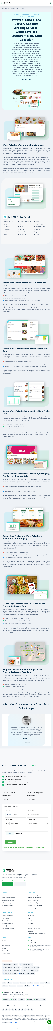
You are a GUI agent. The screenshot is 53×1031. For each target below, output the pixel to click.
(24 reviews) (11, 1005)
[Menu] (50, 3)
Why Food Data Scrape (7, 943)
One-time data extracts (8, 928)
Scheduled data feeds (7, 923)
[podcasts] (32, 1009)
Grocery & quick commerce (8, 897)
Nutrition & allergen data (33, 908)
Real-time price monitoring (34, 897)
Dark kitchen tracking (33, 903)
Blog (29, 918)
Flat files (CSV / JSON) (7, 926)
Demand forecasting (33, 895)
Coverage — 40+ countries (34, 928)
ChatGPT (6, 999)
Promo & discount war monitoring (31, 967)
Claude (14, 999)
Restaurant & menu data (8, 895)
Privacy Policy (39, 1028)
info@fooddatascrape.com (9, 799)
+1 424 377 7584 (31, 799)
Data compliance (6, 945)
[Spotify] (28, 1009)
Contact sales (5, 950)
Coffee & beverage (6, 903)
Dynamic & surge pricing (26, 964)
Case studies (31, 915)
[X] (6, 1009)
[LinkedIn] (3, 1009)
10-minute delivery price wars (10, 964)
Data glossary (31, 931)
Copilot (43, 999)
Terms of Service (14, 1022)
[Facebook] (9, 1009)
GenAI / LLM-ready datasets (10, 973)
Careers (4, 948)
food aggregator (9, 675)
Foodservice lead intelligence (35, 905)
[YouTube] (16, 1009)
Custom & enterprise (7, 908)
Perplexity (22, 999)
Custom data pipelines (7, 920)
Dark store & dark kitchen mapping (12, 967)
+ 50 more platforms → (37, 985)
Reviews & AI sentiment (33, 900)
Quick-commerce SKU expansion (11, 970)
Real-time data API (6, 918)
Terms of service (6, 953)
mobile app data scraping (12, 627)
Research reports (32, 920)
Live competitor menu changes (27, 973)
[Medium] (22, 1009)
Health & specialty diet (7, 905)
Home (2, 8)
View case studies (20, 884)
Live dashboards (31, 923)
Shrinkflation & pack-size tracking (30, 970)
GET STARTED (26, 80)
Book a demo (6, 884)
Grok (37, 999)
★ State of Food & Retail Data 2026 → (37, 933)
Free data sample (32, 926)
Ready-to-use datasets (7, 915)
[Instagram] (12, 1009)
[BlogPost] (25, 1009)
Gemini (30, 999)
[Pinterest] (19, 1009)
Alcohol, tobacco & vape (8, 900)
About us (4, 940)
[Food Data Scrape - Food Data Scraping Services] (6, 3)
